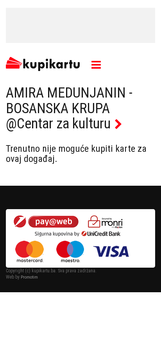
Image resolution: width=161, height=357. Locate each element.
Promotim (29, 277)
